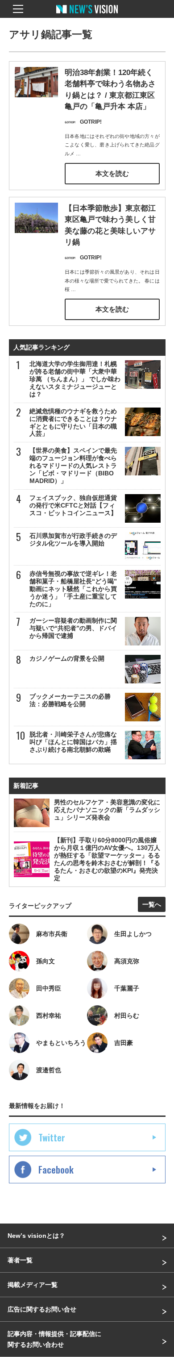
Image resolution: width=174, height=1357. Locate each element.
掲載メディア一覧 (33, 1284)
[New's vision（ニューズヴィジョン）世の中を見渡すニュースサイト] (87, 15)
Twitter (51, 1137)
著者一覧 (20, 1260)
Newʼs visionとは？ (36, 1235)
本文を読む (112, 173)
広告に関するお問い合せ (42, 1309)
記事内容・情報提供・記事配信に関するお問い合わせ (54, 1339)
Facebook (56, 1169)
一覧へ (151, 904)
